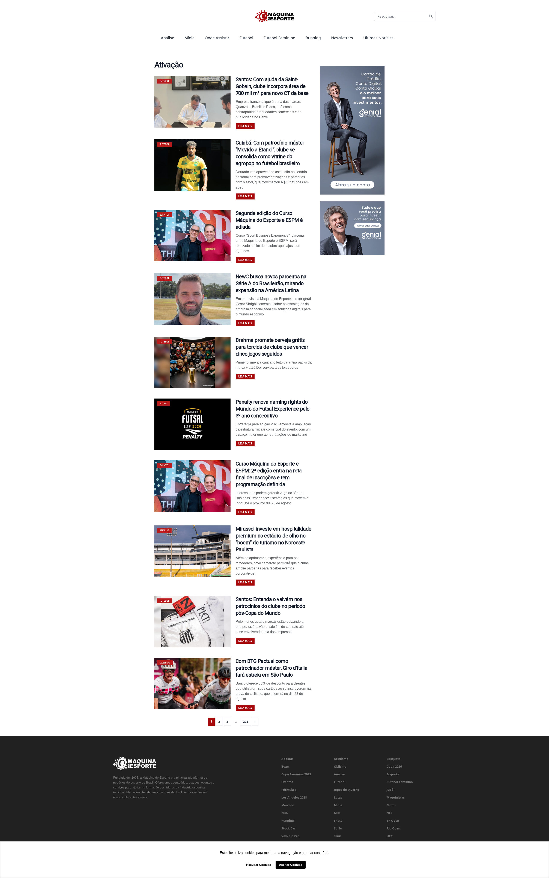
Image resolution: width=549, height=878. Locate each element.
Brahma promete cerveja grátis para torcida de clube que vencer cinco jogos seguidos (272, 347)
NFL (389, 813)
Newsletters (342, 37)
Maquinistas (396, 797)
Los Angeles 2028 (294, 797)
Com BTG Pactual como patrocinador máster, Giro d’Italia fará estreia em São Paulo (272, 668)
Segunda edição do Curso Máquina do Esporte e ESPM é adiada (269, 220)
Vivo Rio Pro (290, 836)
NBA (284, 813)
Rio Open (393, 828)
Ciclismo (340, 766)
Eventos (287, 782)
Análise (167, 37)
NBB (337, 813)
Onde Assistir (217, 37)
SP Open (393, 821)
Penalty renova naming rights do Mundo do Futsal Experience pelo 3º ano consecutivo (272, 409)
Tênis (337, 836)
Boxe (285, 766)
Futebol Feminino (279, 37)
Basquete (393, 759)
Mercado (287, 805)
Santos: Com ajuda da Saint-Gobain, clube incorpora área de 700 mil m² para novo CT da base (272, 86)
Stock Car (288, 828)
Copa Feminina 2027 (296, 774)
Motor (391, 805)
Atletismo (341, 759)
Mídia (189, 37)
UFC (390, 836)
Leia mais (245, 126)
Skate (338, 821)
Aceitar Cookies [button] (290, 864)
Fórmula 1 (288, 790)
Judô (390, 790)
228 (245, 722)
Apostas (287, 759)
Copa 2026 (394, 766)
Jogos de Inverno (346, 790)
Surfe (338, 828)
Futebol (246, 37)
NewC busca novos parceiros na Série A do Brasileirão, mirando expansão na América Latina (271, 283)
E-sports (393, 774)
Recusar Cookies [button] (258, 864)
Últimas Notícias (378, 37)
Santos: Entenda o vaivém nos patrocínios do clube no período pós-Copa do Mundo (270, 606)
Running (313, 37)
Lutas (338, 797)
